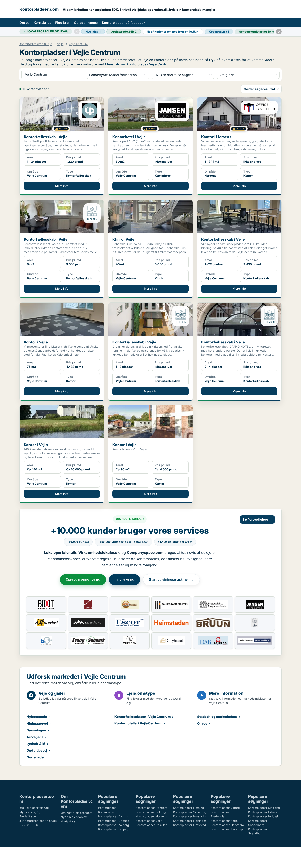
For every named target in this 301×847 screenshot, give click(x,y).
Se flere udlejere (257, 519)
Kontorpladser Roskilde (151, 825)
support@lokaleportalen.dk (38, 820)
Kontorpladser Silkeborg (189, 812)
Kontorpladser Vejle (149, 820)
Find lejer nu (125, 579)
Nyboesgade (37, 717)
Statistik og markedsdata (217, 717)
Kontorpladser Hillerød (263, 812)
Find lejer (62, 22)
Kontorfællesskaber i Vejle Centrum (142, 717)
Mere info (61, 186)
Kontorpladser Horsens (151, 816)
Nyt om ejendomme (74, 817)
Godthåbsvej (37, 750)
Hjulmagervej (37, 723)
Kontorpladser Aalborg (113, 825)
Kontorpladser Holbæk (263, 816)
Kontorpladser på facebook (124, 22)
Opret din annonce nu (83, 579)
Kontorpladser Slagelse (264, 807)
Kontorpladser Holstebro (227, 825)
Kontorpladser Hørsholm (189, 816)
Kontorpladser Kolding (151, 812)
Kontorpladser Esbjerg (113, 829)
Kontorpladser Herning (188, 807)
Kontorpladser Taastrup (227, 829)
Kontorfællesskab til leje (35, 44)
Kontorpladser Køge (224, 820)
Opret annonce (86, 22)
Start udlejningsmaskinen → (171, 579)
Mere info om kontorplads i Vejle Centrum (138, 64)
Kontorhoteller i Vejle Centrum (138, 723)
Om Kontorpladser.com (76, 812)
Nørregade (35, 757)
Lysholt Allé (36, 744)
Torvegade (35, 737)
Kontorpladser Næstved (189, 825)
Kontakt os (42, 22)
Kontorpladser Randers (151, 807)
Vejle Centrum (78, 44)
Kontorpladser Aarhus (113, 816)
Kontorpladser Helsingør (189, 820)
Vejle (60, 44)
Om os (24, 22)
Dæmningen (36, 730)
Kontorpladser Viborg (225, 807)
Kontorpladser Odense (113, 820)
